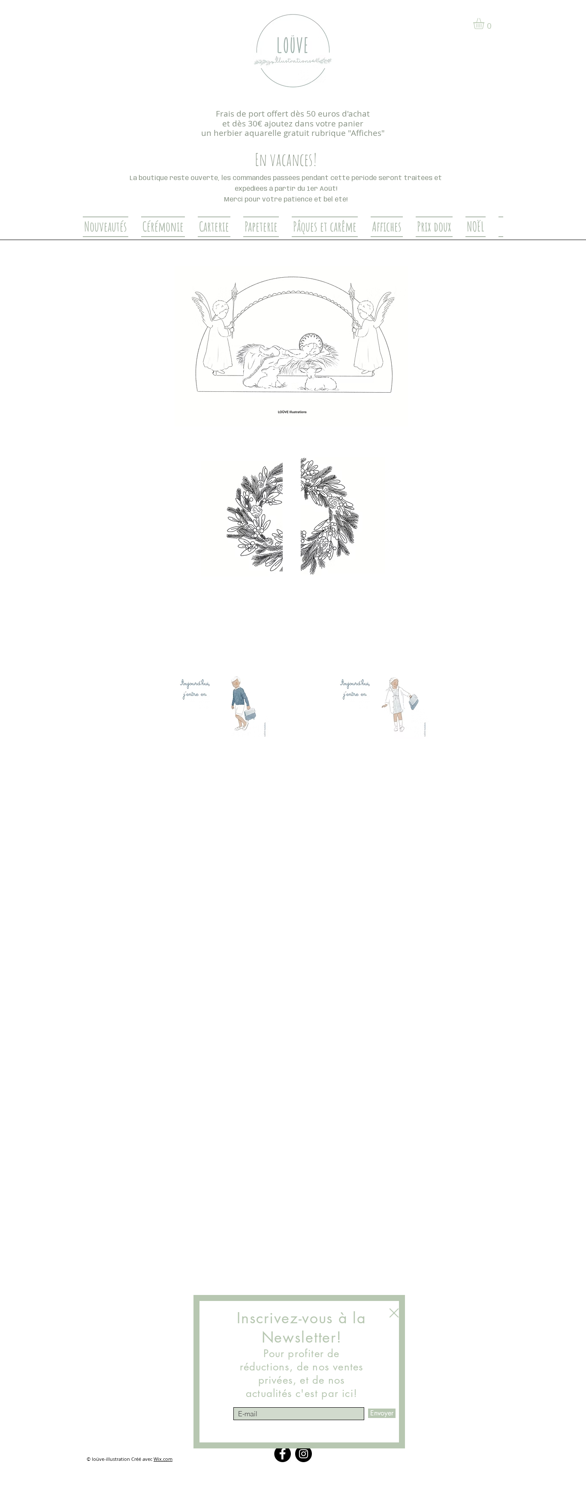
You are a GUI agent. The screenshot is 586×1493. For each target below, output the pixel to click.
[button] (394, 1313)
